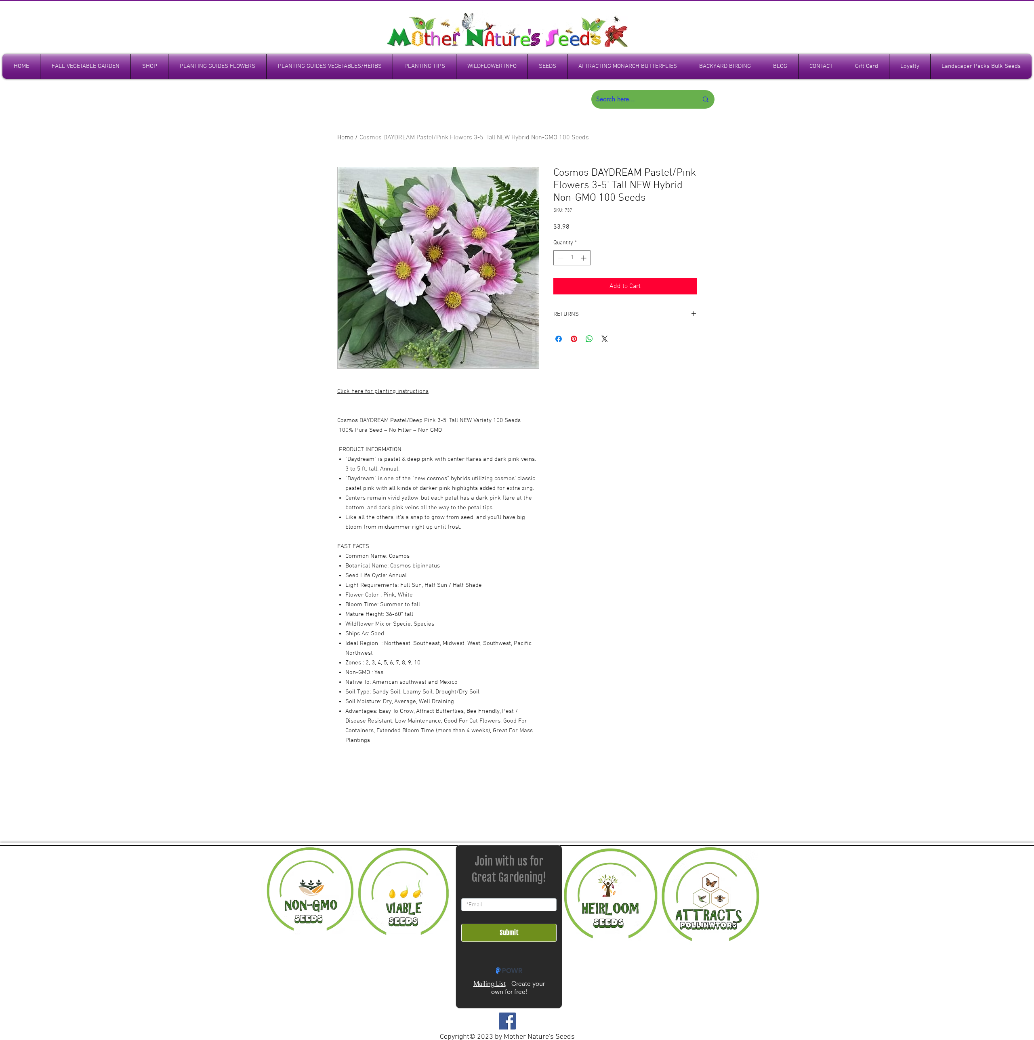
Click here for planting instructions (383, 391)
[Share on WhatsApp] (589, 339)
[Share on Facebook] (558, 339)
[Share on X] (604, 339)
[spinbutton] (572, 258)
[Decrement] (560, 258)
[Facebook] (507, 1021)
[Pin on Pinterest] (574, 339)
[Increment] (584, 258)
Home (345, 138)
